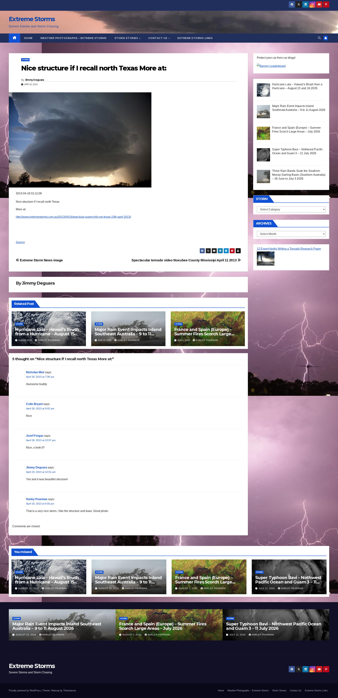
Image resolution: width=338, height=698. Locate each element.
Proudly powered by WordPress (25, 690)
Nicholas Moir (35, 372)
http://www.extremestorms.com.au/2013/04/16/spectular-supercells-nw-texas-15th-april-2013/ (73, 216)
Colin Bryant (34, 403)
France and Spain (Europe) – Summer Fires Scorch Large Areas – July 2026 (203, 334)
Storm (25, 60)
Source (20, 242)
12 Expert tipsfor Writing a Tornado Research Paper (289, 248)
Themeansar (69, 690)
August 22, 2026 (28, 588)
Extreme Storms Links (195, 38)
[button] (319, 37)
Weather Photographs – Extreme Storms (73, 38)
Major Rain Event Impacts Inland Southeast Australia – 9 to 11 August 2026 (128, 334)
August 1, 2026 (188, 588)
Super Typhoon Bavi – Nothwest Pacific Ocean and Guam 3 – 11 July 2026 (288, 582)
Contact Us (158, 38)
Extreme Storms (32, 19)
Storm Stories (126, 38)
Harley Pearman (49, 340)
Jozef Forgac (34, 435)
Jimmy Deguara (34, 79)
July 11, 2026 (267, 588)
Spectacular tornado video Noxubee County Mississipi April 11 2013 (184, 260)
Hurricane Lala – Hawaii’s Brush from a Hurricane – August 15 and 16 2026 (47, 334)
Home (28, 38)
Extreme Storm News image (41, 260)
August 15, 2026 (109, 588)
